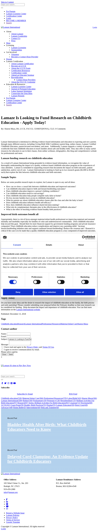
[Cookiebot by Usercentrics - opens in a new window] (84, 237)
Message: (5, 344)
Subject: (4, 339)
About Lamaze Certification (22, 64)
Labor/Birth (74, 398)
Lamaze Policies (12, 515)
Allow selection (49, 292)
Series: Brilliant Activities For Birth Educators (49, 403)
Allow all (80, 292)
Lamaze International (33, 324)
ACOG (5, 405)
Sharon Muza (82, 324)
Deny (18, 292)
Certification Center (14, 16)
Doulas (51, 405)
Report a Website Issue (15, 513)
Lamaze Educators (65, 405)
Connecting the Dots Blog (21, 93)
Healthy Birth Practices (35, 405)
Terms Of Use (48, 347)
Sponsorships (16, 50)
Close (4, 354)
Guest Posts (17, 405)
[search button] (2, 7)
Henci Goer (81, 405)
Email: (3, 336)
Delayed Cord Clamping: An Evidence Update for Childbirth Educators (47, 458)
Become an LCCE (18, 66)
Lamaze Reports (17, 96)
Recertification (17, 77)
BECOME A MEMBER (16, 20)
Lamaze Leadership (19, 36)
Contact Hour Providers (25, 80)
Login (8, 18)
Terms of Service (13, 520)
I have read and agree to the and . (29, 347)
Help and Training (50, 407)
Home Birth (19, 407)
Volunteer (15, 54)
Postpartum (40, 400)
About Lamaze (17, 34)
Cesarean (74, 403)
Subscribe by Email (25, 394)
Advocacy (7, 407)
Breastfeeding (68, 400)
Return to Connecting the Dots (14, 111)
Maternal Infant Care (68, 324)
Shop (8, 43)
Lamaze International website (28, 310)
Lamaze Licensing (18, 48)
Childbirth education (9, 324)
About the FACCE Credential (23, 82)
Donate (9, 59)
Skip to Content (7, 2)
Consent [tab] (17, 245)
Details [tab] (49, 245)
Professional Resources (51, 324)
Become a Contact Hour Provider (24, 57)
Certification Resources (20, 70)
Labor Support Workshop (21, 91)
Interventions (33, 407)
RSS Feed (73, 394)
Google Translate (13, 522)
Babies (28, 400)
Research (21, 324)
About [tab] (81, 245)
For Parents (10, 11)
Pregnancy (53, 400)
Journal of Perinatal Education (23, 89)
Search (9, 23)
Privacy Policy (33, 347)
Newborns (86, 403)
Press (13, 41)
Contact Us (15, 38)
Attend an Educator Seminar (22, 75)
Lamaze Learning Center (16, 14)
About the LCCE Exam (20, 68)
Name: (3, 334)
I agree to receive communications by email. (21, 350)
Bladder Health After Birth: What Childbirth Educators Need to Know (46, 426)
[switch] (37, 282)
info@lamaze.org (11, 492)
